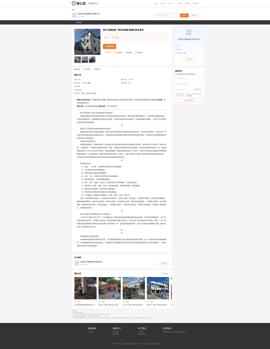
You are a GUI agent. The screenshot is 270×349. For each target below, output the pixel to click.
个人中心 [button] (170, 3)
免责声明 (116, 334)
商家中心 (187, 3)
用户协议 (116, 332)
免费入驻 (180, 3)
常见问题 (90, 332)
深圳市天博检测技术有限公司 (89, 14)
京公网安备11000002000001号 (132, 344)
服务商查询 (141, 334)
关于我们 (141, 332)
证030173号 (116, 344)
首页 (156, 3)
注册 (197, 3)
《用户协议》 (182, 96)
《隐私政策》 (189, 96)
